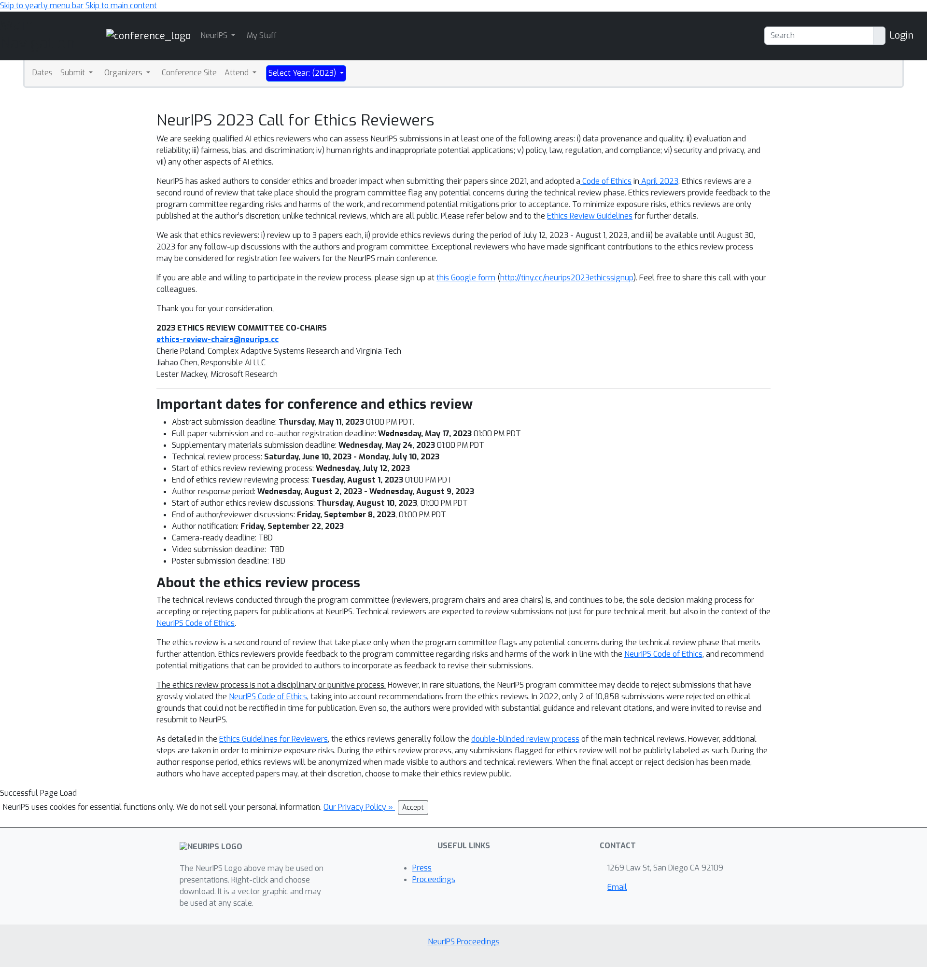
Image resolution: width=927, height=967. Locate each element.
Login (901, 35)
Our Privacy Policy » (359, 807)
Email (617, 887)
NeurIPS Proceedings (464, 942)
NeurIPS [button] (214, 35)
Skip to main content (121, 5)
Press (422, 868)
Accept (413, 807)
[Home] (148, 35)
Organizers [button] (124, 73)
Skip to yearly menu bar (42, 5)
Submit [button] (73, 73)
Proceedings (433, 879)
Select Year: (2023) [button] (303, 73)
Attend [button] (238, 73)
